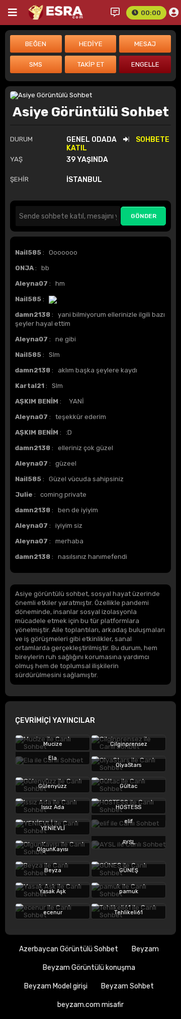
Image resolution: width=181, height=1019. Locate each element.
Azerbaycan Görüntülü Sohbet (68, 949)
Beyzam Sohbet (127, 986)
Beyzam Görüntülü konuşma (89, 967)
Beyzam (145, 949)
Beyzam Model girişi (55, 986)
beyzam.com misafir (90, 1004)
